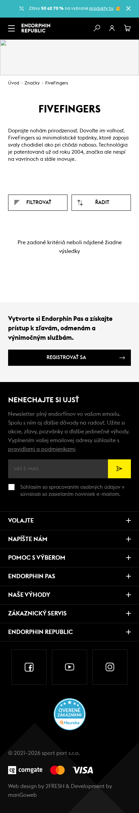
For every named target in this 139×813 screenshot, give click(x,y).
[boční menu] (11, 28)
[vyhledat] (96, 28)
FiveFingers (56, 83)
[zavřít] (128, 8)
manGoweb (22, 795)
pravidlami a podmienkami (42, 449)
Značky (32, 83)
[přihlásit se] (112, 28)
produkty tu (101, 8)
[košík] (127, 28)
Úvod (13, 83)
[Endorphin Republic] (36, 28)
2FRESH (55, 786)
